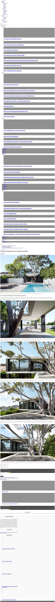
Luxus (3, 16)
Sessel (4, 149)
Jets (4, 18)
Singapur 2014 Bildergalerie (10, 218)
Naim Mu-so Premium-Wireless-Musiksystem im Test (16, 111)
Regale (5, 6)
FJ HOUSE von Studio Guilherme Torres (12, 38)
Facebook (1, 532)
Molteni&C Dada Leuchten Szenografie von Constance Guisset (18, 166)
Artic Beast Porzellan (8, 106)
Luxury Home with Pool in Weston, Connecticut (7, 477)
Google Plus (6, 532)
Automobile (5, 236)
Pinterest (9, 532)
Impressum (11, 601)
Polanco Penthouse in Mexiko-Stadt (12, 172)
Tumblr (16, 532)
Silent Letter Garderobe (9, 116)
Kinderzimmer (6, 14)
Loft (4, 10)
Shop (3, 239)
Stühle (5, 4)
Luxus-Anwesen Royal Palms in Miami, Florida (14, 55)
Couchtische (5, 3)
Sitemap (19, 601)
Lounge (5, 13)
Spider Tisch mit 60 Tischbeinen (11, 136)
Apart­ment (5, 9)
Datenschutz (15, 601)
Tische (4, 5)
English (3, 20)
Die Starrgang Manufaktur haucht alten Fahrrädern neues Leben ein (19, 90)
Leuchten (5, 7)
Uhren (5, 17)
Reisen (3, 15)
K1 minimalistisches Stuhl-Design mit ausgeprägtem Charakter (18, 141)
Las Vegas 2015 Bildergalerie (10, 213)
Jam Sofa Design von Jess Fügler (11, 84)
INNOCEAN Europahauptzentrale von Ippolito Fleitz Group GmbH (18, 177)
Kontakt (3, 249)
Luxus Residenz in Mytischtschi (11, 50)
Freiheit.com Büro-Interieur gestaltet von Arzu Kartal (16, 182)
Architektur (3, 26)
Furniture (5, 22)
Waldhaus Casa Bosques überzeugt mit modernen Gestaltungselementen (21, 60)
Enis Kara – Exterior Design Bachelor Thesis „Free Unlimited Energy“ (19, 95)
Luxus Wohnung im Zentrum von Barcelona (14, 44)
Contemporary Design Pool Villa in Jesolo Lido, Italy (9, 503)
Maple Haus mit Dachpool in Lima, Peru (13, 65)
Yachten (5, 19)
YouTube (12, 532)
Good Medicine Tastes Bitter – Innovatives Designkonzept (17, 101)
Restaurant (5, 185)
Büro (4, 188)
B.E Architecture (2, 293)
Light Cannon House (5, 491)
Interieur (3, 8)
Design (3, 1)
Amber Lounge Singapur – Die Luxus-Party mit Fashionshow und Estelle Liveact (22, 234)
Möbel (3, 2)
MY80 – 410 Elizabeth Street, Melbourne (13, 70)
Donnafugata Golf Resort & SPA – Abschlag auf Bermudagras (17, 208)
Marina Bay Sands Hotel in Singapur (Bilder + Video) (15, 224)
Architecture (5, 21)
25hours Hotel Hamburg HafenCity (11, 202)
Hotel (4, 12)
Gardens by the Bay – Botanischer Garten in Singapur (16, 229)
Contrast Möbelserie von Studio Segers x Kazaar (14, 130)
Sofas (4, 152)
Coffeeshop (5, 11)
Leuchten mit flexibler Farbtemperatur (13, 146)
